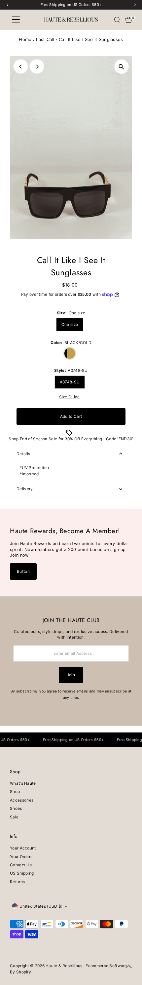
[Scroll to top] (128, 966)
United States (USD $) (40, 906)
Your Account (23, 848)
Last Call (45, 39)
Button (23, 571)
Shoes (16, 808)
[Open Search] (117, 20)
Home (25, 39)
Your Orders (21, 856)
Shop (15, 791)
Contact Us (21, 864)
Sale (14, 816)
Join (71, 674)
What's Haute (23, 783)
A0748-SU (70, 381)
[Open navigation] (16, 20)
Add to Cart (71, 416)
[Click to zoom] (121, 66)
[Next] (36, 66)
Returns (17, 881)
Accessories (21, 800)
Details (23, 453)
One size (69, 324)
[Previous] (20, 66)
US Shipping (22, 873)
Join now (19, 555)
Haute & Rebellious (64, 965)
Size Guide (69, 397)
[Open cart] (128, 20)
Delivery (25, 488)
